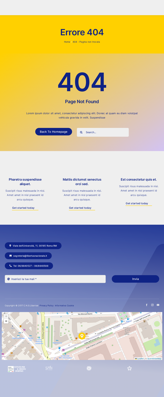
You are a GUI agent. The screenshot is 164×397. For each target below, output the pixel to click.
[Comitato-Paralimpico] (89, 367)
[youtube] (158, 305)
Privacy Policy (47, 305)
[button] (82, 336)
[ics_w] (17, 358)
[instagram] (152, 305)
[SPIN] (49, 367)
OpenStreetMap (154, 358)
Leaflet (140, 358)
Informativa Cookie (64, 305)
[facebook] (146, 305)
